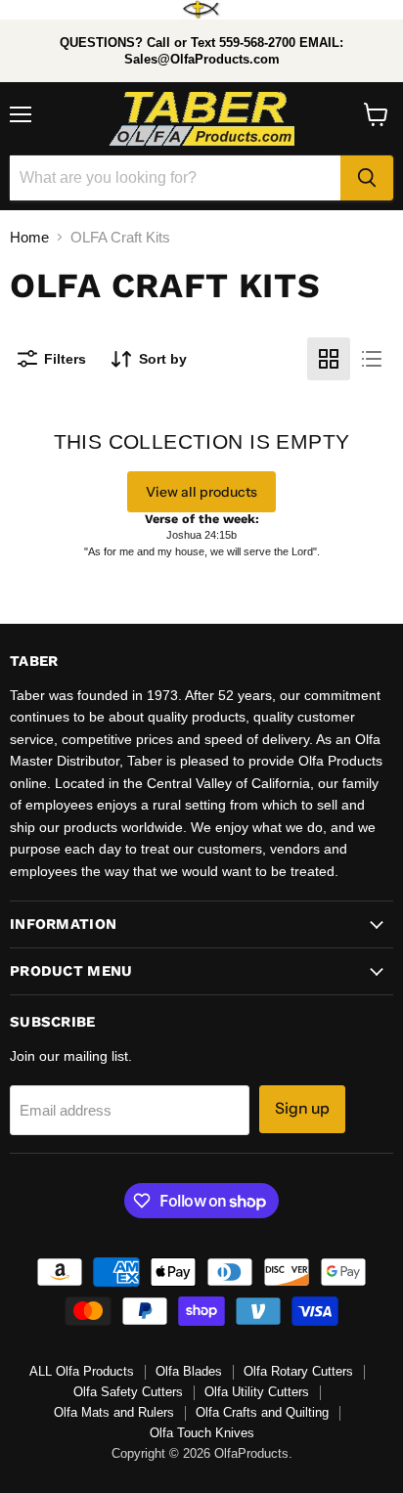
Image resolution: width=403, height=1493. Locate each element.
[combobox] (175, 177)
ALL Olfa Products (81, 1371)
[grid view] (328, 358)
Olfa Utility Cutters (256, 1391)
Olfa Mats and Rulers (114, 1412)
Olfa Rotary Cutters (298, 1371)
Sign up (302, 1108)
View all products (201, 492)
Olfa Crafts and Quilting (262, 1412)
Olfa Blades (189, 1371)
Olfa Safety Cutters (128, 1391)
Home (29, 237)
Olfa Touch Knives (202, 1433)
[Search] (366, 177)
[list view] (371, 358)
